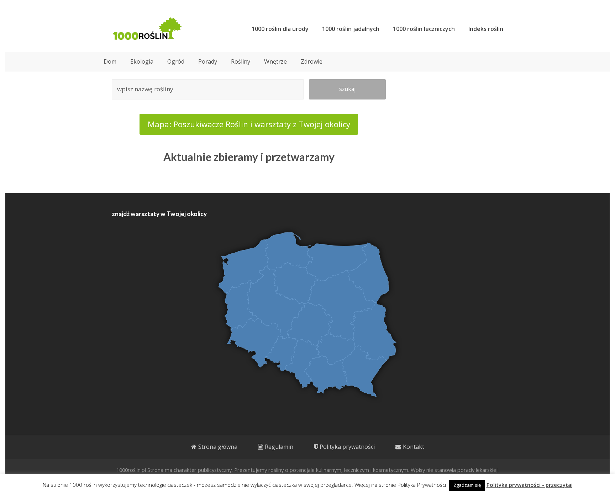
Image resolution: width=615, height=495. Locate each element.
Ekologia (141, 61)
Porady (207, 61)
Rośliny (240, 61)
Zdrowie (311, 61)
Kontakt (413, 447)
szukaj (347, 89)
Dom (110, 61)
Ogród (175, 61)
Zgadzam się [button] (467, 485)
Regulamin (279, 447)
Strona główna (217, 447)
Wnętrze (275, 61)
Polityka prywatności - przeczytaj (530, 484)
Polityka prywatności (347, 447)
